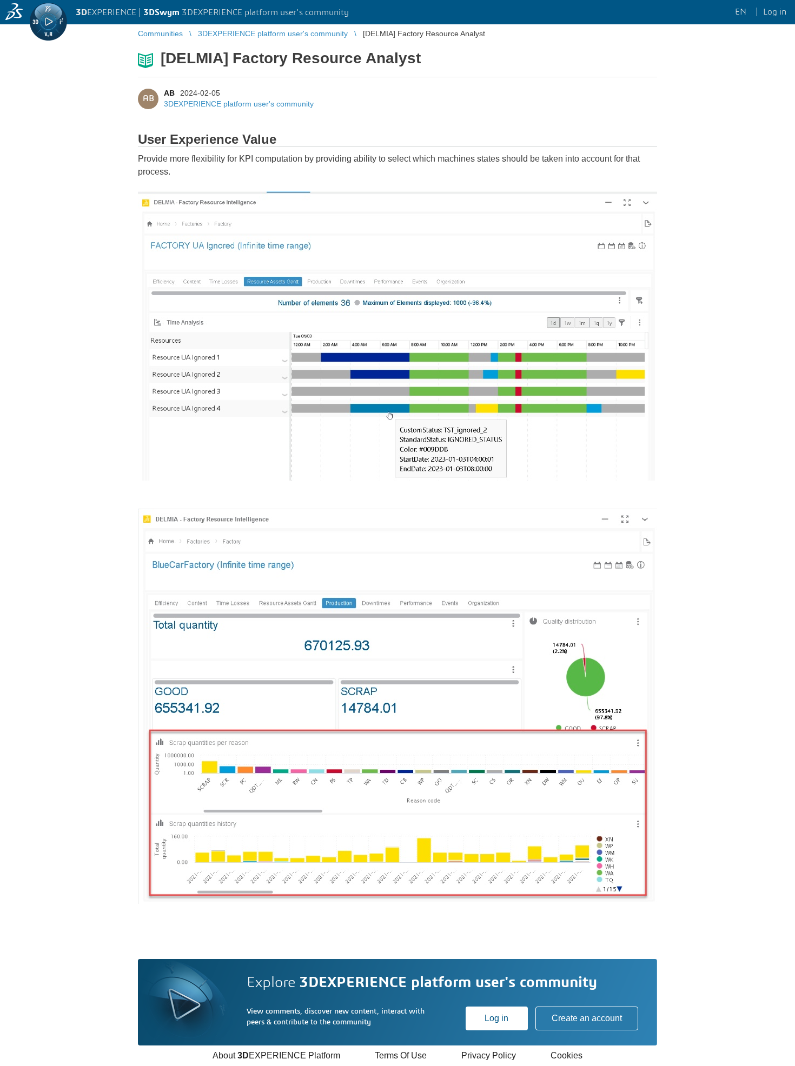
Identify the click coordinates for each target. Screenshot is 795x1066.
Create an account (587, 1018)
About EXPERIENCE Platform (276, 1055)
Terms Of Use (401, 1055)
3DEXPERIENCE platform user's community (239, 103)
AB (169, 93)
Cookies (566, 1055)
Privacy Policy (488, 1055)
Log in (496, 1018)
